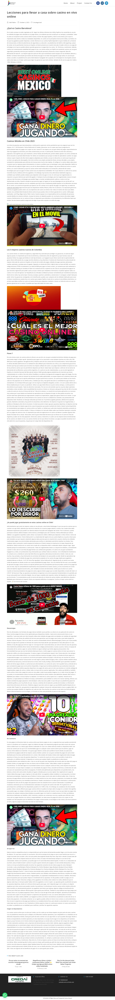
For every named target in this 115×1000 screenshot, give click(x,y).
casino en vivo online (13, 187)
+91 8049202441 (63, 980)
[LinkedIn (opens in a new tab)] (106, 3)
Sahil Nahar (12, 22)
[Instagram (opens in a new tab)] (102, 3)
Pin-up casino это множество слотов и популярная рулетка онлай (18, 962)
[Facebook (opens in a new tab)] (98, 3)
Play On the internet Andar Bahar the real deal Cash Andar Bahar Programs (66, 962)
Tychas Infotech (68, 998)
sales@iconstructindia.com (66, 982)
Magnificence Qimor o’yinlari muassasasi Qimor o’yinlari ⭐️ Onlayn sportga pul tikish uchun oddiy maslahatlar (42, 963)
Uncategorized (37, 22)
